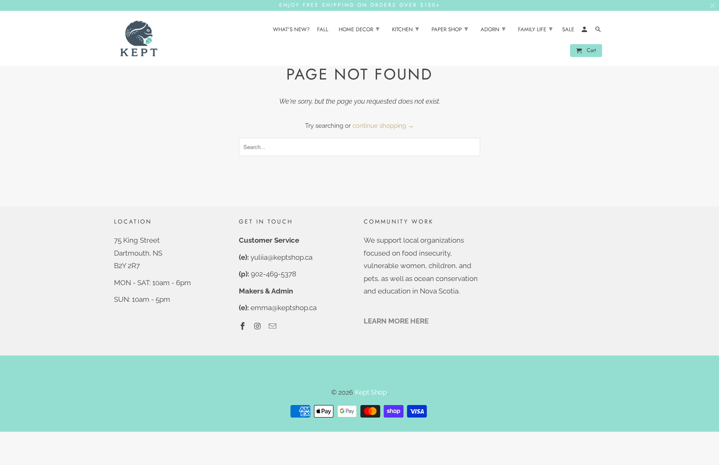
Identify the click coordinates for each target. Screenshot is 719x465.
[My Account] (585, 31)
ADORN (493, 28)
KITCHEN (405, 28)
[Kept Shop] (139, 38)
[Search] (598, 31)
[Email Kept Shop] (273, 326)
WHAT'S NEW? (291, 29)
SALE (568, 29)
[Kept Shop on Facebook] (243, 326)
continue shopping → (383, 125)
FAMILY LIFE (535, 28)
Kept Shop (371, 392)
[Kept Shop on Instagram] (258, 326)
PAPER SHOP (449, 28)
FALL (322, 29)
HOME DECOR (359, 28)
